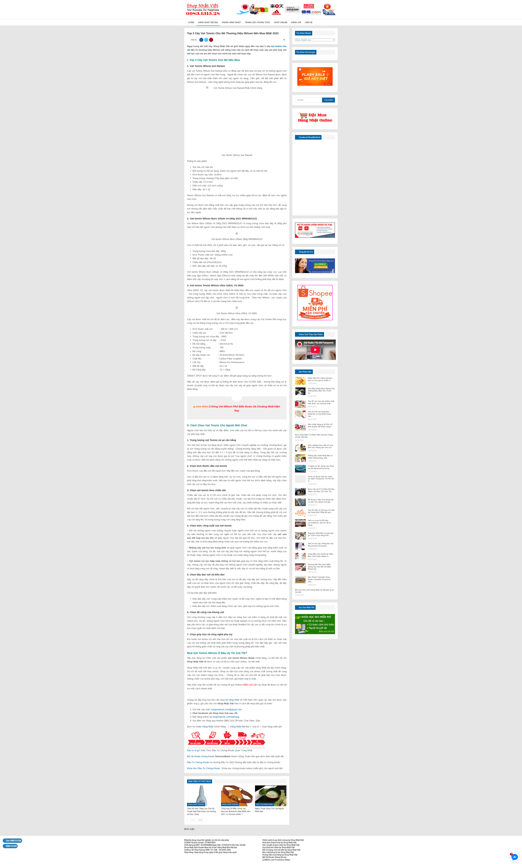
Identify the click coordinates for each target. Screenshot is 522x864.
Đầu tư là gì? (193, 750)
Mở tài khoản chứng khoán (200, 756)
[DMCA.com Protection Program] (276, 860)
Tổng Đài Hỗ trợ (305, 252)
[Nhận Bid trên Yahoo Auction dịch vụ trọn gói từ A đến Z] (300, 381)
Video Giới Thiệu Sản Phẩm (310, 334)
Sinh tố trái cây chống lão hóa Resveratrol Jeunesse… (320, 544)
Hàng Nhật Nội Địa (208, 22)
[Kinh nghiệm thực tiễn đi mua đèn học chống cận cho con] (300, 448)
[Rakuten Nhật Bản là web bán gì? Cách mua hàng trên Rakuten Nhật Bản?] (300, 536)
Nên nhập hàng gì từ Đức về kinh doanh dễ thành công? (320, 425)
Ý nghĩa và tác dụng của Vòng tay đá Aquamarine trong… (321, 467)
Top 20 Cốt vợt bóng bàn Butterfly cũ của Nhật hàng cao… (319, 414)
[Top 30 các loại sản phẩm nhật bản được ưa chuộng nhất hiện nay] (300, 404)
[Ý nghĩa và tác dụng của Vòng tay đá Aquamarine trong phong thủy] (300, 469)
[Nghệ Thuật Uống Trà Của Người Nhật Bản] (271, 795)
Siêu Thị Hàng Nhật (264, 804)
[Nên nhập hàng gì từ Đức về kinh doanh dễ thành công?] (300, 427)
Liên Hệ (308, 22)
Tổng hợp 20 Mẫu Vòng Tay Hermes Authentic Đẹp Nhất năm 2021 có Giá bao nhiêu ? (236, 811)
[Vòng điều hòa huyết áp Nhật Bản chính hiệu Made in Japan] (300, 556)
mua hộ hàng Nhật (229, 700)
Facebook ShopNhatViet (309, 137)
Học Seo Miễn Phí (306, 607)
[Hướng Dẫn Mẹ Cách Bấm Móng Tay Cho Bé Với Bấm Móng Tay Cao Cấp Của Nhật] (300, 567)
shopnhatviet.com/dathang (225, 717)
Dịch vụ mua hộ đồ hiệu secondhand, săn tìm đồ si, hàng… (319, 522)
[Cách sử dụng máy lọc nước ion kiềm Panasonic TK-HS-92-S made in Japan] (300, 479)
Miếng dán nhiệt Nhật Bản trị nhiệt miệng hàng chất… (320, 456)
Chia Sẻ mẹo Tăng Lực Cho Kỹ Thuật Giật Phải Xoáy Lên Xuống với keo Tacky (201, 811)
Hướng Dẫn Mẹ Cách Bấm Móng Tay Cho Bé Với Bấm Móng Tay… (319, 566)
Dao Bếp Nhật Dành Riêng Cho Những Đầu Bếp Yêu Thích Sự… (321, 390)
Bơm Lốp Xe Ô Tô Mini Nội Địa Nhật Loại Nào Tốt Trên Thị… (321, 490)
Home (191, 22)
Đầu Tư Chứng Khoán (198, 762)
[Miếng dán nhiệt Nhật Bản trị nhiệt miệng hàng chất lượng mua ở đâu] (300, 458)
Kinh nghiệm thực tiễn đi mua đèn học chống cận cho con (320, 446)
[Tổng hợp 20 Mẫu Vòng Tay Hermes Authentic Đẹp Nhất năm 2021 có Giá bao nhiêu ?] (237, 795)
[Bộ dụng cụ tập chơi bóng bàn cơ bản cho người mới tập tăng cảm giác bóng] (300, 502)
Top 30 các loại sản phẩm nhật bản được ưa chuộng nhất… (321, 402)
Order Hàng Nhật (231, 22)
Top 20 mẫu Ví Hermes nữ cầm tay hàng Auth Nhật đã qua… (321, 511)
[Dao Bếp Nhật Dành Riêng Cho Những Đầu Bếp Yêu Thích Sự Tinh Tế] (300, 391)
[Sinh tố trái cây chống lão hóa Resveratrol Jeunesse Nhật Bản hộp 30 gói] (300, 546)
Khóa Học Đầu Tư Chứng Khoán (203, 768)
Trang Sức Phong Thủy (257, 22)
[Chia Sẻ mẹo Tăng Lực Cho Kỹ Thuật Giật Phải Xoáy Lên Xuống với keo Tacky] (203, 795)
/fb (235, 713)
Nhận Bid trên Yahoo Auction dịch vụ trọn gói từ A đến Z (320, 379)
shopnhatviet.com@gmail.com (226, 709)
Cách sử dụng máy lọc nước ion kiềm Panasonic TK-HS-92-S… (321, 478)
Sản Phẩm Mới (304, 372)
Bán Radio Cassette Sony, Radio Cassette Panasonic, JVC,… (319, 579)
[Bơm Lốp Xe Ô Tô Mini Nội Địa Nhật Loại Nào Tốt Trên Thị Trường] (300, 492)
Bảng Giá (296, 22)
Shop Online (280, 22)
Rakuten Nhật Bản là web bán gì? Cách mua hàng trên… (321, 534)
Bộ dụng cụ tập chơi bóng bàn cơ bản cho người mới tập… (321, 500)
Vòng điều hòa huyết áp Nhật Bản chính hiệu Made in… (320, 555)
